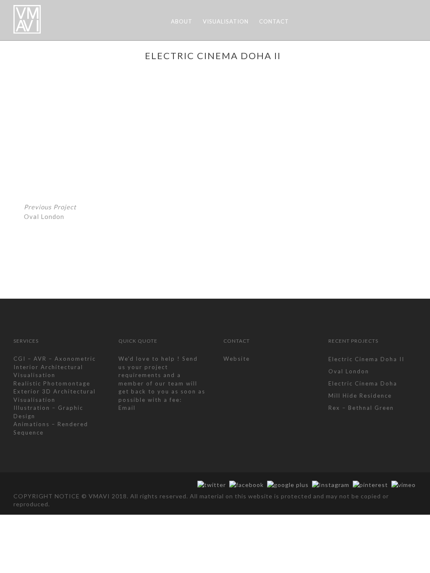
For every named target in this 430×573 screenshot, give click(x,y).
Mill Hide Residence (360, 395)
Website (236, 358)
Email (127, 407)
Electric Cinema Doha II (366, 359)
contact (274, 21)
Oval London (50, 211)
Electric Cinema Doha (362, 383)
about (181, 21)
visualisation (226, 21)
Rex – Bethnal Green (361, 407)
